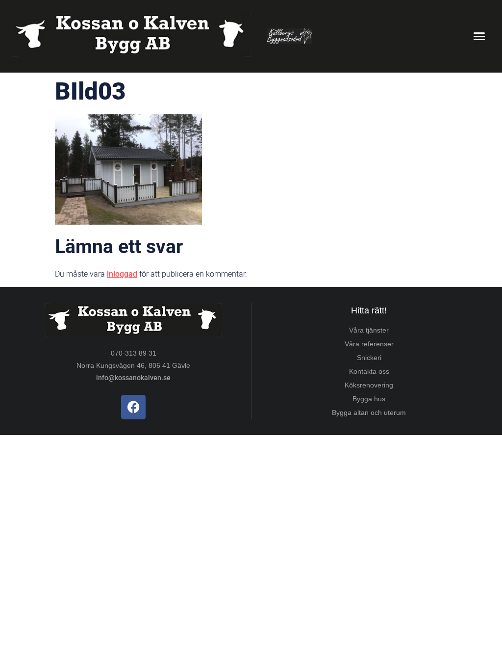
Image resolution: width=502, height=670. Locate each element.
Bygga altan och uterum (369, 412)
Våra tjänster (369, 330)
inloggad (122, 274)
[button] (479, 36)
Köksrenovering (369, 385)
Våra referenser (369, 344)
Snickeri (369, 357)
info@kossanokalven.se (133, 378)
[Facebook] (133, 407)
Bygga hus (368, 399)
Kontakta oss (369, 371)
